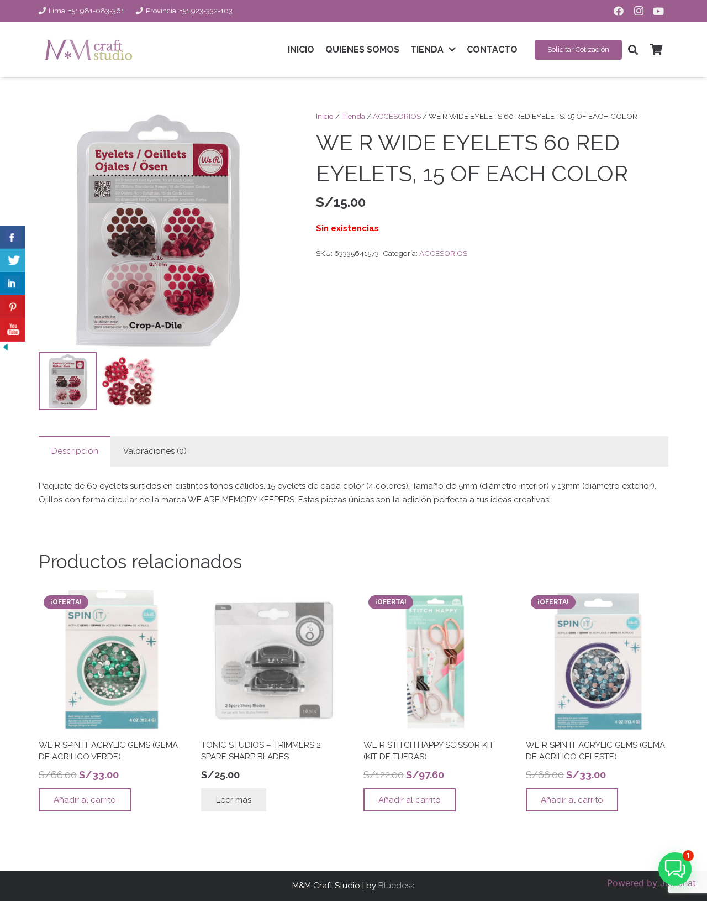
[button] (633, 49)
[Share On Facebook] (12, 237)
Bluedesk (396, 885)
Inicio (325, 116)
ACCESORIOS (397, 116)
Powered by (651, 882)
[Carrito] (656, 49)
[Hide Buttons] (5, 350)
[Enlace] (88, 49)
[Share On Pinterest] (12, 306)
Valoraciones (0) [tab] (155, 451)
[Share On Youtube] (12, 330)
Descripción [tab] (74, 451)
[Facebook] (619, 11)
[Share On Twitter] (12, 260)
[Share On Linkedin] (12, 283)
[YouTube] (658, 11)
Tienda (353, 116)
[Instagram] (638, 11)
